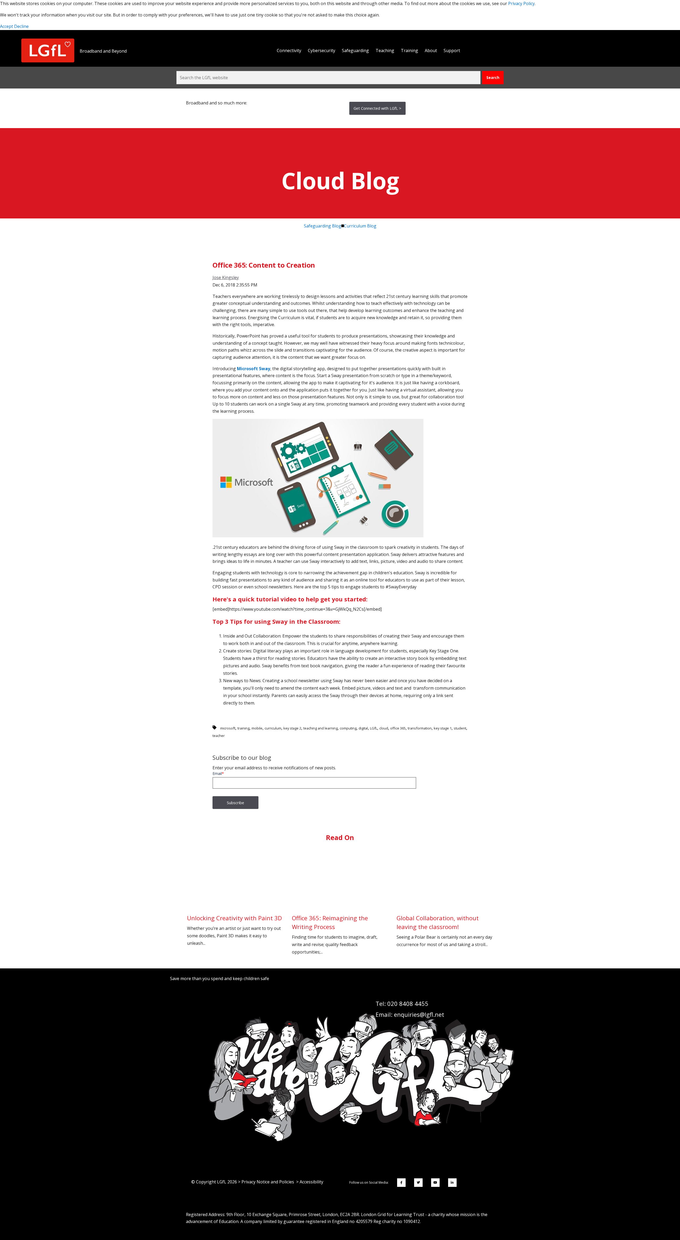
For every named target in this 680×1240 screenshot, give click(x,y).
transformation (420, 728)
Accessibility (311, 1182)
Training (409, 50)
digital (363, 728)
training (243, 728)
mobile (257, 728)
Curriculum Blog (360, 226)
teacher (218, 735)
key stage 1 (443, 728)
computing (348, 728)
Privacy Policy (521, 3)
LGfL (373, 728)
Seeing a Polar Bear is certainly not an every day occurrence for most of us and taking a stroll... (444, 930)
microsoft (227, 728)
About (431, 50)
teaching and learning (320, 728)
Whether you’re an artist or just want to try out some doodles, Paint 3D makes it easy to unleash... (234, 930)
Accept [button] (7, 26)
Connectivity (289, 50)
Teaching (385, 50)
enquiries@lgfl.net (419, 1014)
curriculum (273, 728)
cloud (383, 728)
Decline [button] (21, 26)
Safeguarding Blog (322, 226)
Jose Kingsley (225, 277)
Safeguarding (355, 50)
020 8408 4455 (407, 1003)
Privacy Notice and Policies (267, 1182)
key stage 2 (292, 728)
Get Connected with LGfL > (377, 108)
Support (452, 50)
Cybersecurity (321, 50)
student (460, 728)
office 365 (398, 728)
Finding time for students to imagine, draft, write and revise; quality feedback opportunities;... (334, 934)
